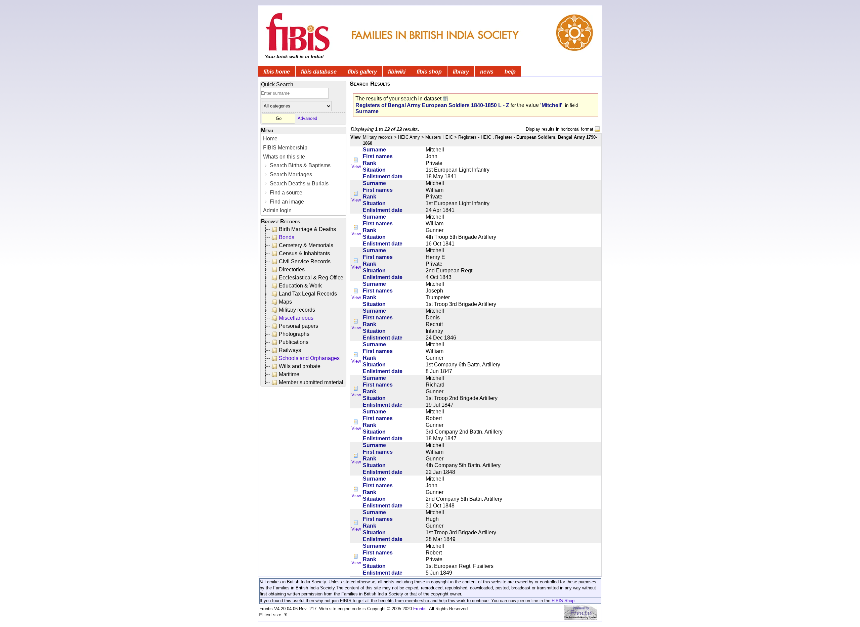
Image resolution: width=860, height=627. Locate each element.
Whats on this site (284, 157)
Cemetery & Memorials (306, 245)
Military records (297, 310)
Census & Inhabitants (304, 253)
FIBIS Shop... (565, 600)
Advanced (307, 118)
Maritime (289, 374)
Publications (293, 342)
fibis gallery (362, 72)
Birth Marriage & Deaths (307, 229)
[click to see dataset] (446, 98)
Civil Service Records (305, 261)
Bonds (286, 237)
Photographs (294, 334)
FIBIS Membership (285, 147)
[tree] (304, 306)
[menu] (303, 175)
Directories (292, 269)
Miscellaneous (296, 318)
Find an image (286, 202)
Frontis (420, 608)
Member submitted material (311, 382)
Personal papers (298, 326)
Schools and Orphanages (309, 358)
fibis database (319, 72)
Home (270, 138)
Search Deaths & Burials (298, 183)
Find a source (285, 192)
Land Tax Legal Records (308, 294)
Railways (290, 350)
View (356, 166)
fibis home (276, 72)
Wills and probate (299, 366)
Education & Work (300, 285)
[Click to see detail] (356, 160)
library (461, 72)
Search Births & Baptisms (299, 165)
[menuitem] (303, 138)
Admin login (277, 210)
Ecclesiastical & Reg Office (311, 277)
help (510, 72)
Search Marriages (290, 174)
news (486, 72)
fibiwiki (396, 72)
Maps (285, 302)
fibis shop (429, 72)
